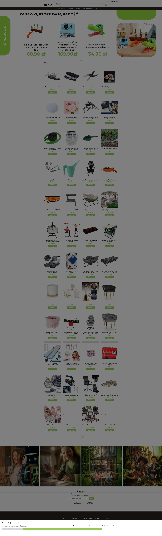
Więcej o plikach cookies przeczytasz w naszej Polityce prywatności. (14, 526)
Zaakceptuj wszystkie (62, 528)
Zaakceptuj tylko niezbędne (8, 528)
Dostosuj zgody (19, 528)
